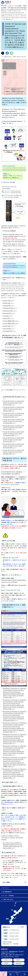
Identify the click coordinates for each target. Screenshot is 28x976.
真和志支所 (18, 963)
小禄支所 (6, 963)
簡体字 (10, 320)
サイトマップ (6, 888)
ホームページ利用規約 (8, 895)
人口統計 (22, 927)
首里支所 (18, 959)
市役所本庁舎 (7, 959)
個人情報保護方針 (7, 891)
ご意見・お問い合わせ (8, 899)
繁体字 (10, 323)
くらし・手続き (18, 5)
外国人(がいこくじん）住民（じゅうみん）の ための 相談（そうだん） (14, 9)
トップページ (11, 5)
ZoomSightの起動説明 (9, 230)
